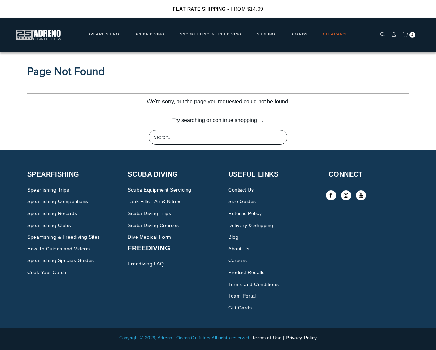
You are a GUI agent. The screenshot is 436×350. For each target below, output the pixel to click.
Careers (237, 260)
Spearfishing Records (52, 213)
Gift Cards (240, 307)
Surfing (266, 34)
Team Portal (242, 296)
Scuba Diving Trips (149, 213)
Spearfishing (103, 34)
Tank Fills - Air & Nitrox (154, 201)
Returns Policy (245, 213)
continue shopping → (238, 120)
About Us (238, 249)
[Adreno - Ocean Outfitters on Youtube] (361, 195)
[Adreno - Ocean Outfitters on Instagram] (346, 195)
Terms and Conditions (253, 284)
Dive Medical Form (149, 237)
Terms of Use (267, 337)
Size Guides (242, 201)
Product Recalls (246, 272)
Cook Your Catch (46, 272)
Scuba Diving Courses (153, 225)
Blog (233, 237)
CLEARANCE (335, 34)
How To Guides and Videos (58, 249)
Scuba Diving (150, 34)
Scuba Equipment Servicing (159, 190)
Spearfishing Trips (48, 190)
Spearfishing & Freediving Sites (63, 237)
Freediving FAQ (146, 264)
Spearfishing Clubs (49, 225)
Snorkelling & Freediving (211, 34)
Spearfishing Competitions (57, 201)
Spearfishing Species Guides (60, 260)
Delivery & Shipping (251, 225)
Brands (299, 34)
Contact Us (241, 190)
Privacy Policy (301, 337)
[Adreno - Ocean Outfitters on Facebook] (331, 195)
